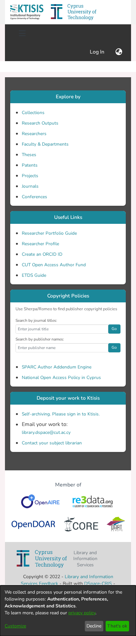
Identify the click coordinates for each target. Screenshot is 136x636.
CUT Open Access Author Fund (54, 265)
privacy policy (81, 613)
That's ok (117, 626)
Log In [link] (97, 52)
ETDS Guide (34, 275)
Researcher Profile (40, 244)
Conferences (34, 197)
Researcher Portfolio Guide (49, 233)
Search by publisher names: (40, 339)
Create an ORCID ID (42, 254)
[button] (27, 12)
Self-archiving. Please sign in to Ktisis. (61, 414)
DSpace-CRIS (98, 583)
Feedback (48, 583)
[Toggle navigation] (22, 33)
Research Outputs (40, 123)
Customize (15, 626)
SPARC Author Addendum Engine (56, 367)
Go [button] (114, 328)
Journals (30, 186)
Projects (30, 176)
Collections (33, 112)
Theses (29, 155)
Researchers (34, 133)
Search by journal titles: (36, 320)
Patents (30, 165)
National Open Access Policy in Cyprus (61, 377)
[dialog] (68, 610)
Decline (93, 626)
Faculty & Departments (45, 144)
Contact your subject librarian (52, 443)
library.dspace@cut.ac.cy (46, 432)
